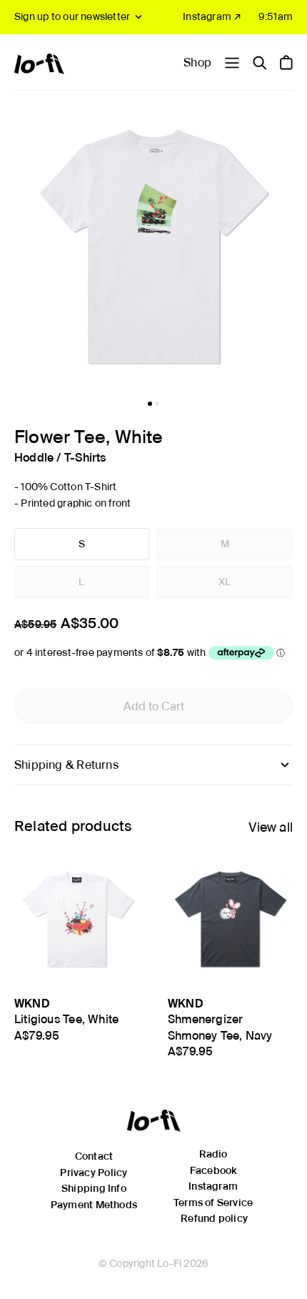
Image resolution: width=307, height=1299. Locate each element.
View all (270, 827)
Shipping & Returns (66, 765)
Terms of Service (213, 1202)
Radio (213, 1154)
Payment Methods (94, 1204)
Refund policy (214, 1218)
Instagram (213, 1186)
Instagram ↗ (212, 16)
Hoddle (34, 457)
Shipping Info (93, 1188)
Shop (197, 62)
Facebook (213, 1170)
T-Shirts (85, 457)
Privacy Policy (93, 1172)
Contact (94, 1156)
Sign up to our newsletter (72, 16)
